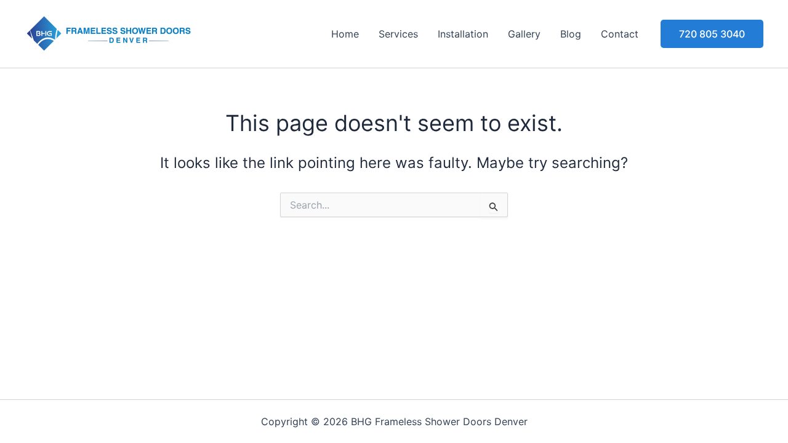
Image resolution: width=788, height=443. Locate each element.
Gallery (524, 34)
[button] (712, 34)
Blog (570, 34)
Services (398, 34)
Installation (463, 34)
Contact (619, 34)
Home (345, 34)
